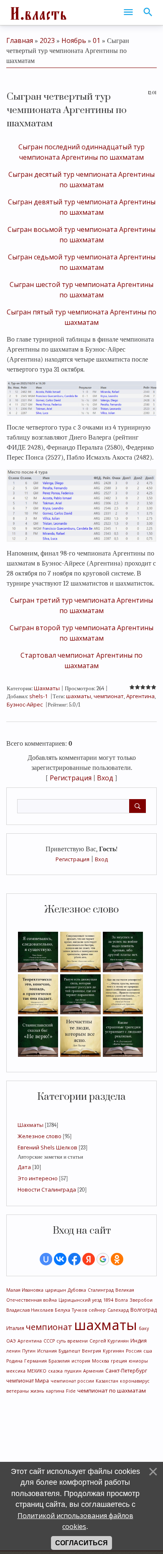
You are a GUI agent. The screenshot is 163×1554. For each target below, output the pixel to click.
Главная (19, 40)
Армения (93, 1371)
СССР (49, 1341)
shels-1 (38, 696)
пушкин (73, 1371)
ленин (13, 1351)
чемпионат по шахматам (111, 1390)
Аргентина (30, 1341)
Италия (15, 1328)
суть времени (72, 1341)
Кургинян (113, 1351)
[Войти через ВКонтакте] (60, 1259)
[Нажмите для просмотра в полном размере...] (81, 397)
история (80, 1361)
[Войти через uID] (46, 1259)
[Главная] (37, 12)
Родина (14, 1361)
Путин (29, 1351)
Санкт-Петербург (126, 1370)
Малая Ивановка (24, 1290)
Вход (101, 859)
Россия (134, 1351)
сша (147, 1351)
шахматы (105, 1324)
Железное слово (39, 1136)
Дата (24, 1167)
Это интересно (38, 1178)
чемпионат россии (72, 1381)
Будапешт (69, 1351)
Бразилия (59, 1361)
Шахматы (30, 1125)
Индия (138, 1340)
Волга (121, 1300)
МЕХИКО (36, 1371)
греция (119, 1361)
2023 (47, 40)
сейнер (97, 1310)
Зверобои (141, 1300)
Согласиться (81, 1542)
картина (55, 1391)
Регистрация (72, 859)
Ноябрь (73, 40)
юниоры (138, 1361)
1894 (108, 1300)
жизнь (37, 1391)
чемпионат (49, 1327)
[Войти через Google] (103, 1259)
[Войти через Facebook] (74, 1259)
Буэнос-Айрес (25, 704)
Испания (47, 1351)
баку (144, 1328)
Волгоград (143, 1309)
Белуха (62, 1310)
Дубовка (77, 1290)
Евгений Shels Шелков (47, 1147)
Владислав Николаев (29, 1310)
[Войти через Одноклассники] (117, 1259)
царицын (55, 1290)
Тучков (79, 1310)
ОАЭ (11, 1341)
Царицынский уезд (80, 1300)
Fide (71, 1391)
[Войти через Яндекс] (88, 1259)
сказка (55, 1371)
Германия (35, 1361)
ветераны (17, 1391)
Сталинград (101, 1290)
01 (96, 40)
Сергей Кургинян (109, 1341)
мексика (15, 1371)
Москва (100, 1361)
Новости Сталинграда (47, 1189)
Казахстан (107, 1381)
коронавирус (135, 1381)
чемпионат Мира (27, 1380)
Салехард (118, 1310)
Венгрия (91, 1351)
